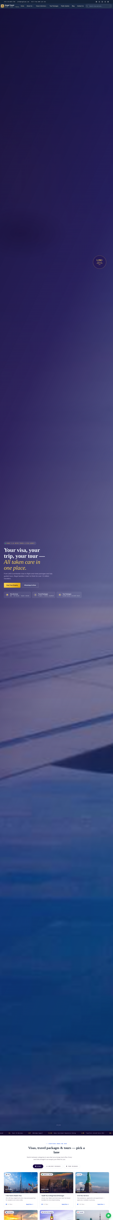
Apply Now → (29, 1204)
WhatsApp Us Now (30, 585)
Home (22, 6)
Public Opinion (65, 6)
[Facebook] (96, 2)
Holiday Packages (54, 1166)
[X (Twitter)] (99, 2)
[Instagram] (102, 2)
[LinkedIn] (108, 2)
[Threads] (105, 2)
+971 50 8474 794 (9, 1)
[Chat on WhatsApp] (108, 1215)
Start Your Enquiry (12, 585)
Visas (39, 1166)
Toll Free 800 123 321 (38, 1)
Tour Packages (54, 6)
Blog (73, 6)
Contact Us (80, 6)
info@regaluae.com (23, 1)
